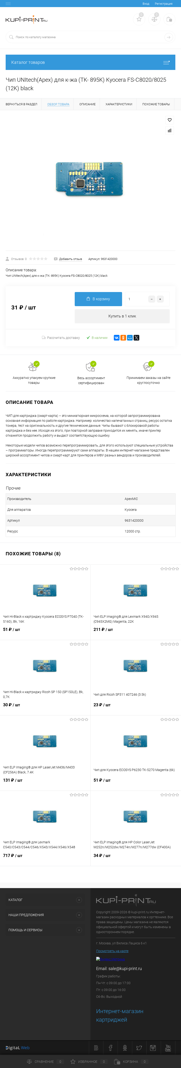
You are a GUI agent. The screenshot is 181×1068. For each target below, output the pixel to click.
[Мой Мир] (130, 338)
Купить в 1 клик (122, 316)
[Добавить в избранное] (169, 120)
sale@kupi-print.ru (125, 968)
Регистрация (164, 3)
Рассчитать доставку (63, 338)
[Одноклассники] (123, 338)
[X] (136, 338)
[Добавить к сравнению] (169, 130)
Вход (146, 3)
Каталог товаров (28, 62)
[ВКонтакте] (116, 338)
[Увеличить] (90, 180)
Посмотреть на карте (112, 951)
